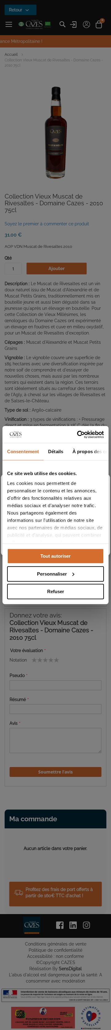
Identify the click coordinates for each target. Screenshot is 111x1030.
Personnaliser (52, 573)
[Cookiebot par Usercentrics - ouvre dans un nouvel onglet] (78, 434)
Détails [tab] (55, 451)
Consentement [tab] (23, 451)
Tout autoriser (55, 556)
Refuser (55, 591)
